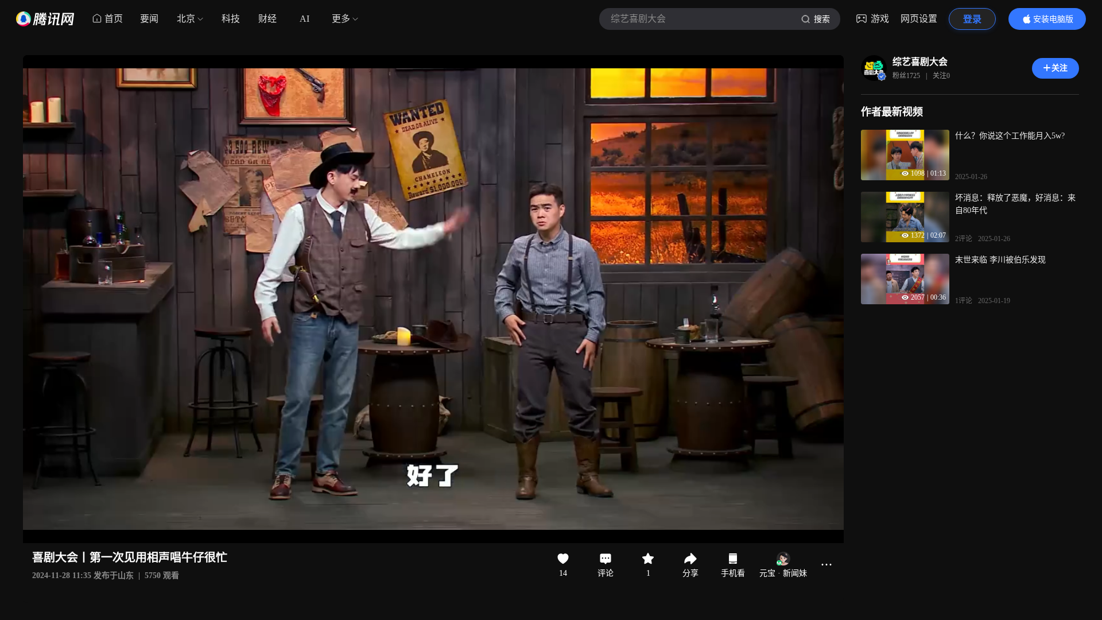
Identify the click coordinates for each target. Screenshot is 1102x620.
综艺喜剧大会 (920, 62)
